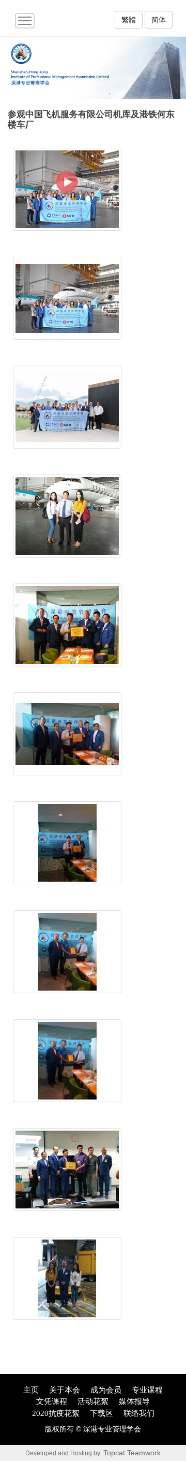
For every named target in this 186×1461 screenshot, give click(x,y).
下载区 (101, 1413)
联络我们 (138, 1413)
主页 (31, 1390)
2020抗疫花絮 (56, 1413)
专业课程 (147, 1390)
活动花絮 (93, 1401)
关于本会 (64, 1390)
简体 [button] (158, 20)
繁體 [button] (128, 20)
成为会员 (105, 1390)
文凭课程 (51, 1401)
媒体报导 (134, 1401)
